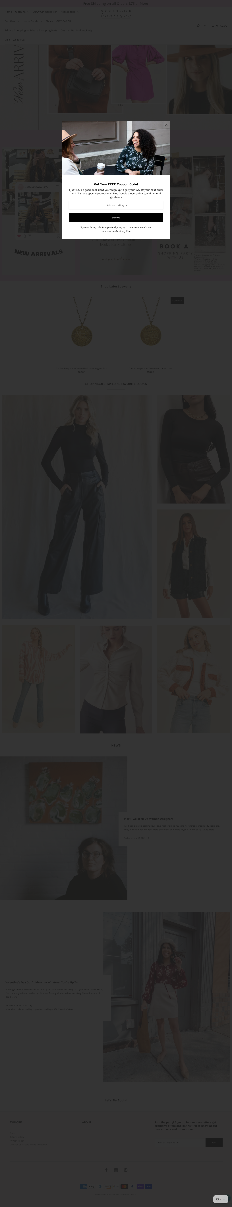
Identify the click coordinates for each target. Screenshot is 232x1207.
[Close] (166, 125)
